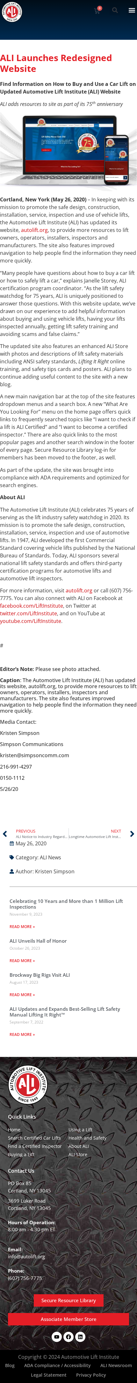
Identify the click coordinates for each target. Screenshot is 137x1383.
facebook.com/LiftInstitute (31, 605)
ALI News (50, 857)
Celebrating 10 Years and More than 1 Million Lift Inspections (66, 904)
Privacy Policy (91, 1375)
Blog (10, 1365)
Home (14, 1130)
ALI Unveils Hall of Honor (38, 941)
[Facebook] (68, 1337)
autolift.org (34, 230)
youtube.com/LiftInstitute (30, 621)
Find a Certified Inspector (35, 1146)
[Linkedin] (80, 1337)
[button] (115, 10)
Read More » (22, 926)
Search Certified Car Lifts (34, 1138)
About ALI (78, 1146)
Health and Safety (87, 1138)
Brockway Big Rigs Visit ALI (40, 975)
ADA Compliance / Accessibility (57, 1365)
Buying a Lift (21, 1154)
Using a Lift (80, 1130)
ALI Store (77, 1154)
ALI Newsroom (116, 1365)
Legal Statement (49, 1375)
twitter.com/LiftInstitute (28, 613)
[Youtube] (57, 1337)
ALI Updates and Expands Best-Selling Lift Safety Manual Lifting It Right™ (65, 1012)
